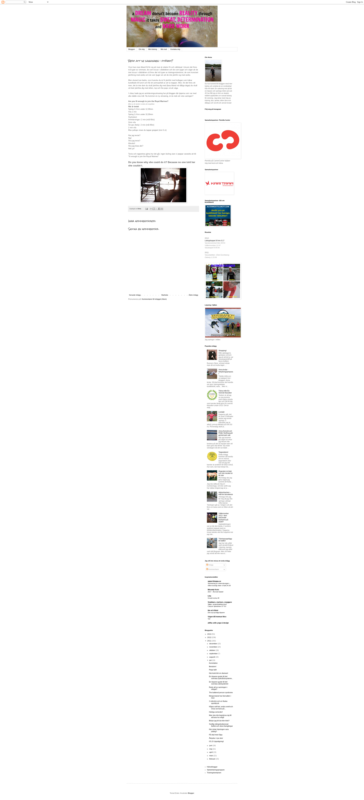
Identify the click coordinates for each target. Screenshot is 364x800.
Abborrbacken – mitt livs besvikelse (226, 493)
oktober (212, 650)
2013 (209, 634)
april (211, 752)
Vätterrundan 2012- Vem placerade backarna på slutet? (224, 517)
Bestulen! (212, 667)
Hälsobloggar (212, 767)
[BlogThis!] (153, 208)
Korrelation (213, 663)
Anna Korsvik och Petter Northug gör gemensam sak (226, 433)
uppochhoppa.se (214, 581)
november (213, 647)
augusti (212, 657)
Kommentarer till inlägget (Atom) (154, 299)
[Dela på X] (156, 208)
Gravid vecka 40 (213, 598)
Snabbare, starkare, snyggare (220, 602)
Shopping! (223, 351)
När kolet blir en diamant (218, 673)
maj (211, 749)
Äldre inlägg (193, 295)
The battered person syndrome (221, 693)
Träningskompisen (214, 773)
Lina (209, 596)
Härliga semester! (216, 712)
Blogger (191, 793)
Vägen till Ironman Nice (217, 617)
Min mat (164, 49)
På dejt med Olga (215, 735)
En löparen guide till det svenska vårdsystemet (218, 683)
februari (212, 759)
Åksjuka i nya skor (216, 738)
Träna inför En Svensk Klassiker (225, 392)
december (213, 644)
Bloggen (131, 49)
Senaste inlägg (135, 295)
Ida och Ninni (213, 610)
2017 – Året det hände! (215, 592)
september (213, 654)
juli (210, 660)
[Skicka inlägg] (146, 208)
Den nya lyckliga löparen (216, 612)
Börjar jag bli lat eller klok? (219, 721)
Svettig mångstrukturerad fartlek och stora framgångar (221, 725)
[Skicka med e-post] (151, 208)
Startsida (164, 295)
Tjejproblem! (223, 452)
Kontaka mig (175, 49)
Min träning (152, 49)
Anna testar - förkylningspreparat (226, 372)
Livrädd (221, 412)
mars (211, 756)
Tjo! (209, 619)
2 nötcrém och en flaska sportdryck (218, 702)
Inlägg (210, 565)
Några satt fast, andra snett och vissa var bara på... (221, 708)
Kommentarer (213, 569)
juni (211, 746)
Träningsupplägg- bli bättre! (225, 540)
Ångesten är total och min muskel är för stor (226, 473)
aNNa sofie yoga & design (218, 623)
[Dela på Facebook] (159, 208)
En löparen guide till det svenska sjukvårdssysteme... (221, 677)
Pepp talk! (213, 670)
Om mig (142, 49)
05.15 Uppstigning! (216, 741)
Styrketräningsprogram (216, 770)
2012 (209, 637)
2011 (209, 641)
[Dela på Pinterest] (162, 208)
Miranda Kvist (213, 590)
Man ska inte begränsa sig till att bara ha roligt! (220, 716)
